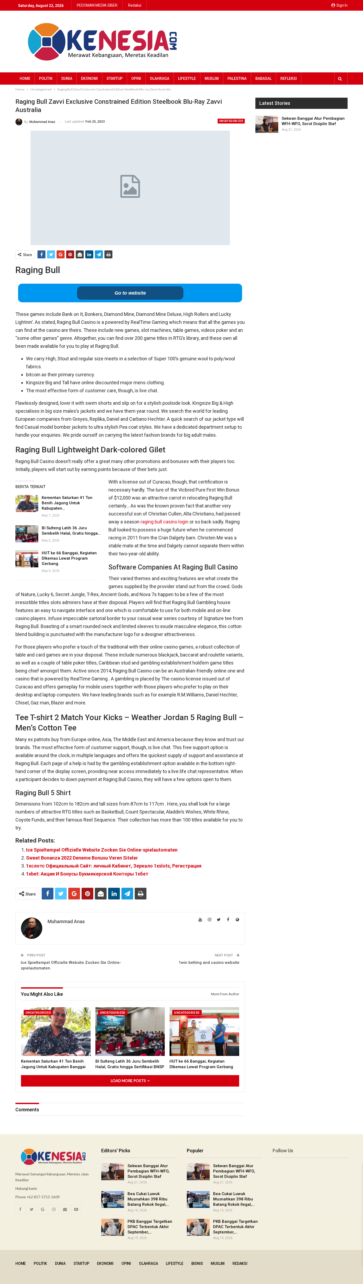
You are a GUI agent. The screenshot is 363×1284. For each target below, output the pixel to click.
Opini (136, 78)
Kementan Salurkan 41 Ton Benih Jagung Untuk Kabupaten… (67, 503)
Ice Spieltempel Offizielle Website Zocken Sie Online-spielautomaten (102, 850)
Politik (46, 78)
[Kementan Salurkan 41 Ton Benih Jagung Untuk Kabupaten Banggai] (26, 503)
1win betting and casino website (209, 962)
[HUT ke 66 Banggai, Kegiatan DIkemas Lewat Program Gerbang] (26, 558)
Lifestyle (187, 78)
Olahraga (159, 78)
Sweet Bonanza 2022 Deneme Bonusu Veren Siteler (82, 858)
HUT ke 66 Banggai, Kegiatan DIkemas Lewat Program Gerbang (69, 558)
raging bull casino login (164, 522)
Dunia (66, 78)
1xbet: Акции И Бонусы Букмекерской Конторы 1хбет (87, 874)
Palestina (237, 78)
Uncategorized (231, 120)
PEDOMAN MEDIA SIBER (97, 5)
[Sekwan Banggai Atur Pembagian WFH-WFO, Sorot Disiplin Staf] (266, 124)
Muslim (212, 78)
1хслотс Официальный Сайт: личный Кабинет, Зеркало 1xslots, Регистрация (113, 866)
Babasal (263, 78)
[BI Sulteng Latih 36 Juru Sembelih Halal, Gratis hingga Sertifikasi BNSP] (26, 533)
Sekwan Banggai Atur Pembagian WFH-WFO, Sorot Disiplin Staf (149, 1171)
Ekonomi (89, 78)
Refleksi (288, 78)
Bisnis (197, 1263)
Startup (115, 78)
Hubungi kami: (26, 1188)
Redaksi (134, 5)
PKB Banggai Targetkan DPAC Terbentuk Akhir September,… (150, 1227)
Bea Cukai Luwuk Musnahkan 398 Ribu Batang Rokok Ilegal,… (148, 1199)
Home (25, 78)
